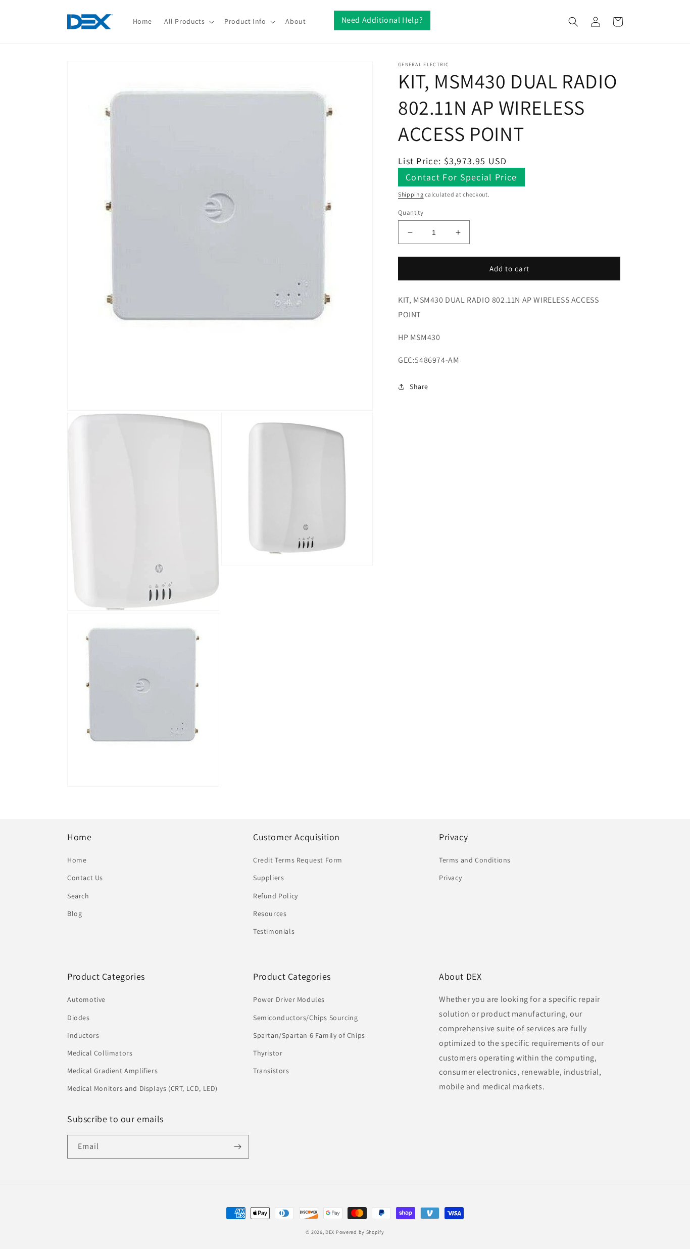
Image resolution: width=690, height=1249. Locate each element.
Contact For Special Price (461, 177)
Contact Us (85, 877)
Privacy (450, 877)
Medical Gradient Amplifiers (112, 1070)
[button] (188, 21)
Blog (74, 913)
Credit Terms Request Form (297, 859)
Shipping (411, 194)
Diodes (78, 1017)
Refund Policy (275, 895)
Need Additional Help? (382, 20)
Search (78, 895)
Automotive (86, 999)
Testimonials (273, 931)
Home (76, 859)
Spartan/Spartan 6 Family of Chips (309, 1035)
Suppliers (268, 877)
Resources (269, 913)
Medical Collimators (99, 1053)
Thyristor (267, 1053)
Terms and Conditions (475, 859)
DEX (329, 1232)
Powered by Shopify (360, 1232)
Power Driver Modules (289, 999)
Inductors (83, 1035)
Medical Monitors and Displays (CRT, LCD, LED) (142, 1088)
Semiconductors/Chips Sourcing (305, 1017)
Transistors (271, 1070)
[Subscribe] (237, 1147)
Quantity (410, 212)
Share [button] (419, 386)
